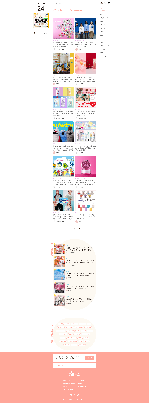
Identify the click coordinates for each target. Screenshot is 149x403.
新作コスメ (75, 323)
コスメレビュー (61, 330)
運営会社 (80, 383)
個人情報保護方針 (82, 386)
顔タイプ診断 (71, 330)
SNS (101, 42)
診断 (61, 323)
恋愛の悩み (63, 341)
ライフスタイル (104, 45)
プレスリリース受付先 (68, 389)
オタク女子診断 (79, 327)
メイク (63, 337)
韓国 (81, 341)
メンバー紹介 (81, 380)
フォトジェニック (72, 337)
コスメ (90, 330)
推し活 (86, 337)
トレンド (74, 344)
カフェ (80, 337)
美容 (101, 21)
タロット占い (70, 327)
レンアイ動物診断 (73, 341)
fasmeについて (66, 380)
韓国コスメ (88, 327)
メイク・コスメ (104, 18)
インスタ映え (63, 334)
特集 (101, 52)
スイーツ (67, 344)
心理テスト (61, 327)
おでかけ (102, 28)
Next (79, 228)
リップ (84, 330)
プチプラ (83, 323)
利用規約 (65, 386)
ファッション (86, 334)
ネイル (87, 341)
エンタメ (102, 49)
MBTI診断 (67, 323)
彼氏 (71, 334)
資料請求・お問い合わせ (69, 383)
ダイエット (77, 334)
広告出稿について (60, 365)
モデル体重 (82, 344)
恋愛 (78, 330)
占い (89, 323)
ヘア (101, 14)
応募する (89, 358)
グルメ (102, 31)
